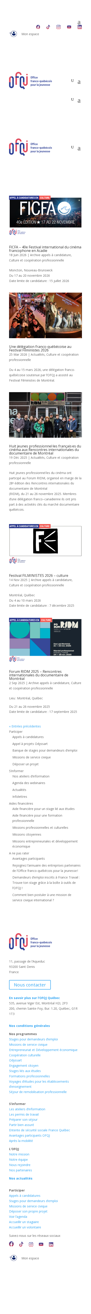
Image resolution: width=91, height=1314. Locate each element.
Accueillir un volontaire (25, 1227)
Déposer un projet (25, 764)
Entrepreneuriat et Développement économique (43, 1050)
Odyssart (15, 1060)
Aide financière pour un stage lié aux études (43, 809)
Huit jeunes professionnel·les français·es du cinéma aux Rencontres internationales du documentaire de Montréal (45, 450)
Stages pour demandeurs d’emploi (33, 1039)
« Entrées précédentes (25, 726)
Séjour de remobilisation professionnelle (38, 1092)
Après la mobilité (21, 1141)
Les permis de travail (24, 1114)
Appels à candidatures (28, 737)
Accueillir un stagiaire (24, 1222)
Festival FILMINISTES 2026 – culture (38, 575)
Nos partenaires (20, 1170)
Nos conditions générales (29, 1026)
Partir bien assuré (21, 1125)
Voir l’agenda (18, 1216)
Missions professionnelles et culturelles (40, 827)
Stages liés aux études (25, 1071)
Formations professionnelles (29, 1076)
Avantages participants (28, 858)
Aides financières (21, 803)
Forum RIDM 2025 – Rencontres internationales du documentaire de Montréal (38, 675)
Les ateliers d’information (27, 1109)
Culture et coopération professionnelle (36, 260)
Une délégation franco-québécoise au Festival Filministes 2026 (40, 348)
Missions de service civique (31, 757)
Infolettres (19, 796)
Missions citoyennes (26, 834)
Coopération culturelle (25, 1055)
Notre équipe (18, 1159)
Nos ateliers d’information (30, 776)
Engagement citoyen (23, 1065)
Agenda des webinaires (28, 783)
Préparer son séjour (23, 1119)
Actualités (38, 354)
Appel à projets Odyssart (30, 744)
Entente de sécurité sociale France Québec (39, 1130)
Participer (16, 731)
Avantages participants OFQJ (29, 1135)
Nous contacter (30, 985)
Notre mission (19, 1154)
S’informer (16, 771)
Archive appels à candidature (50, 255)
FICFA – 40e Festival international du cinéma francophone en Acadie (45, 249)
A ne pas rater (19, 853)
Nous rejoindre (19, 1165)
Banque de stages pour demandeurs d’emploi (44, 750)
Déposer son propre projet (28, 1211)
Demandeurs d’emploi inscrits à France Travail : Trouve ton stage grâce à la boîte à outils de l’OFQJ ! (46, 882)
